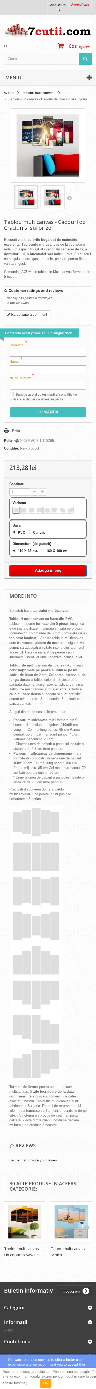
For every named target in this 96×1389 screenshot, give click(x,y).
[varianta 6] (55, 510)
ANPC (9, 1331)
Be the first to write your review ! (34, 1160)
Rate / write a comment (28, 315)
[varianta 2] (24, 510)
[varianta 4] (39, 510)
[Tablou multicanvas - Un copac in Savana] (24, 1221)
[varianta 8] (70, 510)
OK (45, 1383)
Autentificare (80, 4)
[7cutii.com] (48, 29)
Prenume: (18, 345)
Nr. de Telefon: (22, 378)
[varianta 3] (31, 510)
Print (16, 431)
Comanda (48, 412)
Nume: (16, 361)
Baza (17, 525)
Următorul (69, 198)
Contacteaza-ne (58, 7)
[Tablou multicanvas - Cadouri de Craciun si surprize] (26, 197)
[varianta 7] (62, 510)
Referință (11, 441)
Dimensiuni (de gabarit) (32, 544)
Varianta (20, 503)
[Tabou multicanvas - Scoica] (71, 1221)
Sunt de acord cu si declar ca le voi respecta (43, 397)
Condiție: (11, 448)
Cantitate (16, 484)
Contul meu (17, 1341)
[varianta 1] (16, 510)
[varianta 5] (47, 510)
